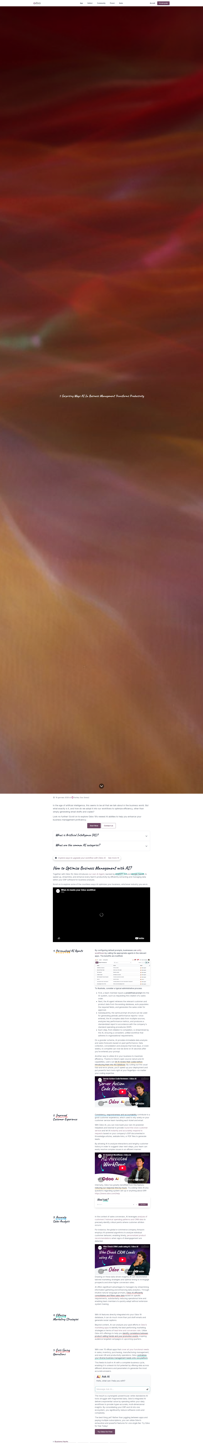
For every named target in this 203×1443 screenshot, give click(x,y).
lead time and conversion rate (127, 1330)
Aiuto (121, 3)
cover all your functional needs (135, 1349)
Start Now (94, 826)
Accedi (152, 3)
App (81, 3)
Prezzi (112, 3)
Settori (90, 3)
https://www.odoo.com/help (107, 1193)
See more (87, 858)
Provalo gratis (163, 3)
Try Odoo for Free (104, 1432)
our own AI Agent (96, 874)
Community (101, 3)
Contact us (108, 826)
